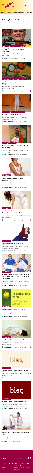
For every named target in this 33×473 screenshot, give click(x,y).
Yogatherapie (20, 79)
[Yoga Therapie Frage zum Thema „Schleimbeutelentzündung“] (16, 200)
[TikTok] (30, 458)
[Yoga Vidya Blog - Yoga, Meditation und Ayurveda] (9, 5)
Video (13, 79)
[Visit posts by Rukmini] (2, 441)
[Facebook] (24, 458)
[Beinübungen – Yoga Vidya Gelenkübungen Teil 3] (16, 421)
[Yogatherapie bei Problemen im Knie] (16, 298)
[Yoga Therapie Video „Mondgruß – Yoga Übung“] (16, 71)
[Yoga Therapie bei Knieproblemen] (16, 232)
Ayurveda (11, 46)
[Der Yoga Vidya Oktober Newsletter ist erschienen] (16, 38)
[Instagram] (28, 458)
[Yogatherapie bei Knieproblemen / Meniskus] (16, 359)
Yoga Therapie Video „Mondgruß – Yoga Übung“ (14, 83)
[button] (3, 5)
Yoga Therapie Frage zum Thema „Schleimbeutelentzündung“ (12, 212)
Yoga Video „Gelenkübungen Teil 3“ (13, 114)
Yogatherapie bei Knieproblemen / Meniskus (16, 371)
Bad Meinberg (20, 46)
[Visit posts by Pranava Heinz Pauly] (2, 91)
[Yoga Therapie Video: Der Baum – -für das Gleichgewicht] (16, 134)
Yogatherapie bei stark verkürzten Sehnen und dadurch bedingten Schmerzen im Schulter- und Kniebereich (16, 276)
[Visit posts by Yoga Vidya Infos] (2, 58)
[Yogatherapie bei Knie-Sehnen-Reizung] (16, 390)
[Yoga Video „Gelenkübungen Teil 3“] (16, 103)
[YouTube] (26, 458)
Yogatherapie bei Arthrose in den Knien (14, 340)
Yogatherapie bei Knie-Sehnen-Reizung (14, 401)
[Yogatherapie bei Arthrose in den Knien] (16, 329)
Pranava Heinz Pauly (8, 91)
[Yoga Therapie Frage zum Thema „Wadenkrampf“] (16, 167)
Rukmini (5, 441)
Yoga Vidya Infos (7, 58)
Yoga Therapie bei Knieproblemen (12, 244)
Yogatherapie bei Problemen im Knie (13, 309)
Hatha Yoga (6, 79)
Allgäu (5, 46)
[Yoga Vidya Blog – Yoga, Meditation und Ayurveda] (4, 458)
